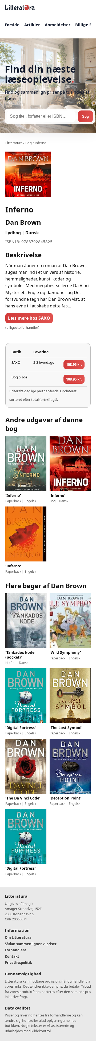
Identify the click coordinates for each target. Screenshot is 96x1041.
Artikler (32, 24)
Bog (28, 142)
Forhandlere (15, 950)
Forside (12, 24)
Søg (85, 116)
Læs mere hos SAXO (29, 318)
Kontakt (12, 956)
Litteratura (13, 142)
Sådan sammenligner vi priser (31, 943)
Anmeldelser (57, 24)
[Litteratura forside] (20, 7)
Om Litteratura (18, 937)
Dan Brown (23, 222)
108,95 (74, 364)
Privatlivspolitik (18, 962)
